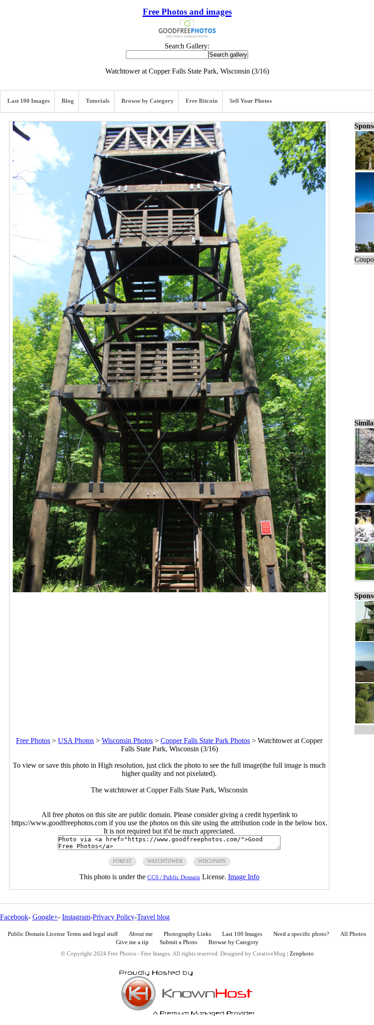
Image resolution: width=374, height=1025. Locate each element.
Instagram (76, 917)
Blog (68, 101)
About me (141, 934)
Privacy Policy (114, 917)
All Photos (353, 934)
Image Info (244, 877)
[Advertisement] (169, 656)
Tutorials (97, 101)
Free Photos (33, 740)
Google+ (45, 917)
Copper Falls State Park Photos (205, 740)
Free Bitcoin (202, 101)
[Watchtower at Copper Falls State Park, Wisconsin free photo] (169, 590)
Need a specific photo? (301, 934)
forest (122, 861)
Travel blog (153, 917)
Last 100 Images (28, 101)
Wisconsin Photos (127, 740)
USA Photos (76, 740)
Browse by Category (147, 101)
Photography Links (187, 934)
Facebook (14, 917)
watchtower (164, 861)
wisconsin (212, 861)
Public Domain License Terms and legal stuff (63, 934)
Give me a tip (132, 942)
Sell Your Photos (250, 101)
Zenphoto (302, 954)
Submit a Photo (178, 942)
